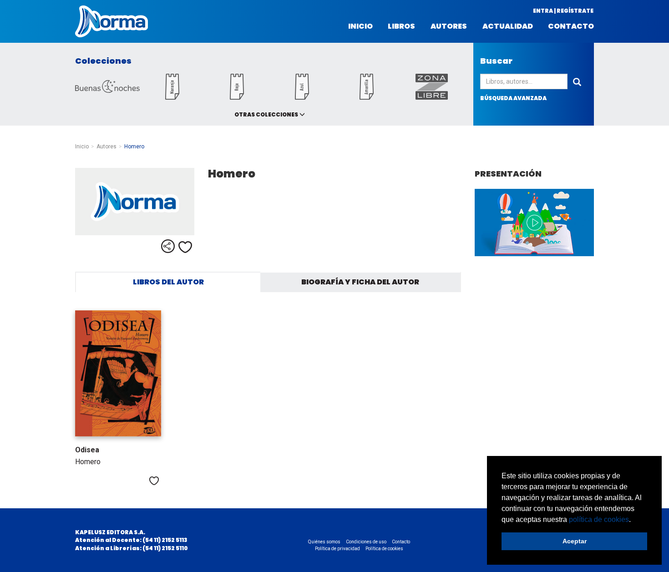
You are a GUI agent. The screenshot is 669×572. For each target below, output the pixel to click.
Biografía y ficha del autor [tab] (360, 282)
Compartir (168, 246)
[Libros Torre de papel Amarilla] (366, 97)
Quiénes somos (324, 541)
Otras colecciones (266, 114)
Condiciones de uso (366, 541)
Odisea (87, 449)
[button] (634, 520)
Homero (88, 461)
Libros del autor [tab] (168, 282)
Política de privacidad (337, 548)
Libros (401, 26)
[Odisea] (118, 373)
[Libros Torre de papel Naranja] (172, 97)
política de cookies (599, 519)
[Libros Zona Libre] (431, 97)
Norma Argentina (111, 21)
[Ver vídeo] (534, 222)
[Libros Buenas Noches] (107, 90)
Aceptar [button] (575, 541)
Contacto (571, 26)
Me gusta (185, 247)
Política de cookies (384, 548)
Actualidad (507, 26)
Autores (449, 26)
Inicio (360, 26)
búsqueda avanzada (513, 98)
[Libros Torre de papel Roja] (237, 97)
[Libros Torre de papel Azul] (301, 97)
